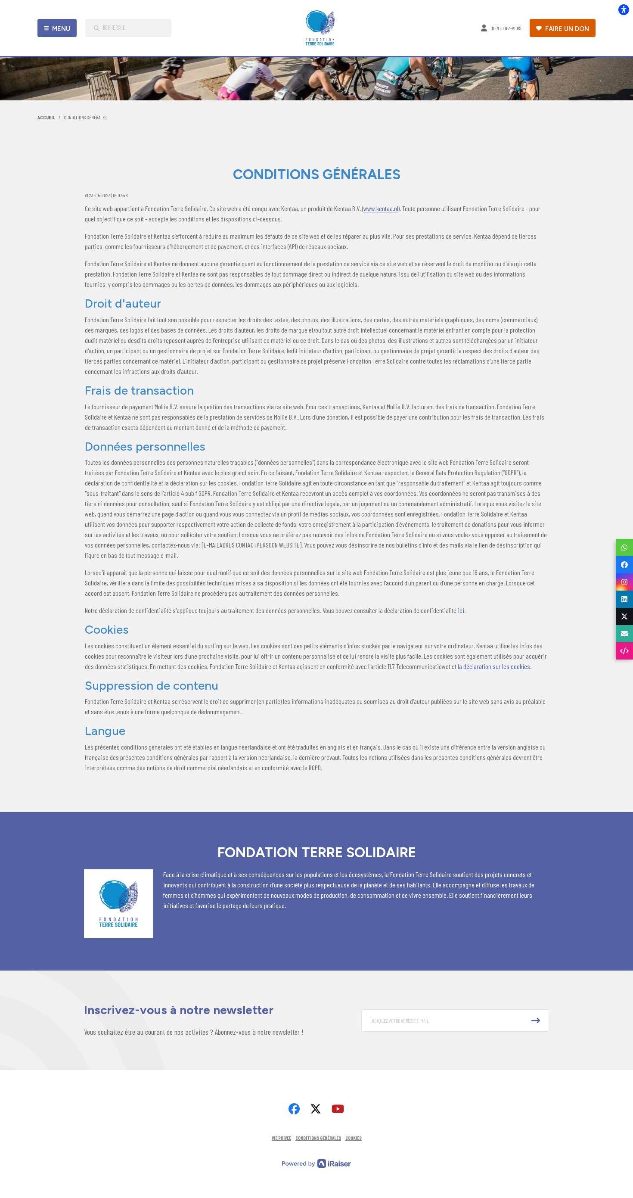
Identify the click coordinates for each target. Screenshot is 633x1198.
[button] (455, 1020)
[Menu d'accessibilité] (623, 9)
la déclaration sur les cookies (494, 666)
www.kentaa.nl (380, 208)
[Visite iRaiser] (316, 1162)
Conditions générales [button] (318, 1138)
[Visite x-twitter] (315, 1108)
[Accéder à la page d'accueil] (322, 28)
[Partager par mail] (624, 633)
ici (461, 610)
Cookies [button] (353, 1138)
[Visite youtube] (338, 1108)
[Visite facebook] (294, 1108)
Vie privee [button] (281, 1138)
